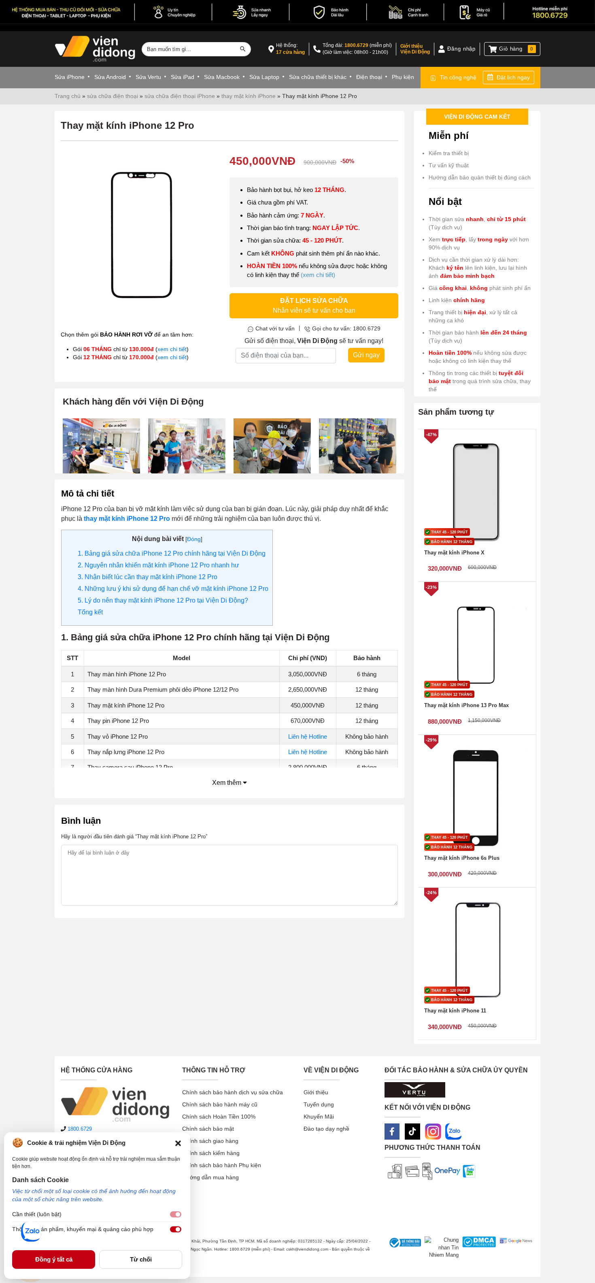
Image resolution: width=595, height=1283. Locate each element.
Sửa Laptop (264, 77)
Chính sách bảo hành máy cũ (219, 1104)
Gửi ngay (366, 355)
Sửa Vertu (148, 77)
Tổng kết (90, 612)
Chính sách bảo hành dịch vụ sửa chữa (232, 1092)
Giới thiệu (316, 1092)
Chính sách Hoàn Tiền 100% (218, 1116)
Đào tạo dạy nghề (326, 1128)
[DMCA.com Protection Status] (477, 1247)
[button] (178, 1143)
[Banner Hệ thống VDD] (297, 12)
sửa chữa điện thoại (112, 96)
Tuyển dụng (319, 1104)
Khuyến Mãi (319, 1116)
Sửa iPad (182, 77)
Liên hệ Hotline (307, 736)
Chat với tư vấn (275, 328)
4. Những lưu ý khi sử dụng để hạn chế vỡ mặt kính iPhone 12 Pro (173, 588)
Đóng (194, 539)
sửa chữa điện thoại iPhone (179, 96)
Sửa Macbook (222, 77)
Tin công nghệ (458, 77)
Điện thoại (369, 77)
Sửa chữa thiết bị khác (317, 77)
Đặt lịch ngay (513, 77)
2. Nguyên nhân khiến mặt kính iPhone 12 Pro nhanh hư (158, 565)
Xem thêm (227, 782)
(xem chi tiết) (318, 274)
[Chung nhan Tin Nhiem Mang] (440, 1247)
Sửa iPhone (70, 77)
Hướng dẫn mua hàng (210, 1177)
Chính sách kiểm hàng (211, 1153)
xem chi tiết (172, 349)
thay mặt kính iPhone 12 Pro (127, 518)
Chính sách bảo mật (208, 1128)
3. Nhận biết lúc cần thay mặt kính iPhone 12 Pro (147, 576)
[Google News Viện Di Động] (514, 1247)
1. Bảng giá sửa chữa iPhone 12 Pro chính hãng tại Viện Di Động (172, 553)
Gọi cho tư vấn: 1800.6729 (346, 328)
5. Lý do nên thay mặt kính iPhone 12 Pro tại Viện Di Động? (163, 600)
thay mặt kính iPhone (248, 96)
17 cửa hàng (290, 52)
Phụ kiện (403, 77)
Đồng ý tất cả (53, 1259)
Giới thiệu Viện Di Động (415, 49)
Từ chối (141, 1259)
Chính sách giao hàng (210, 1141)
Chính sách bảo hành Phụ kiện (221, 1165)
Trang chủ (68, 96)
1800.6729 (356, 45)
